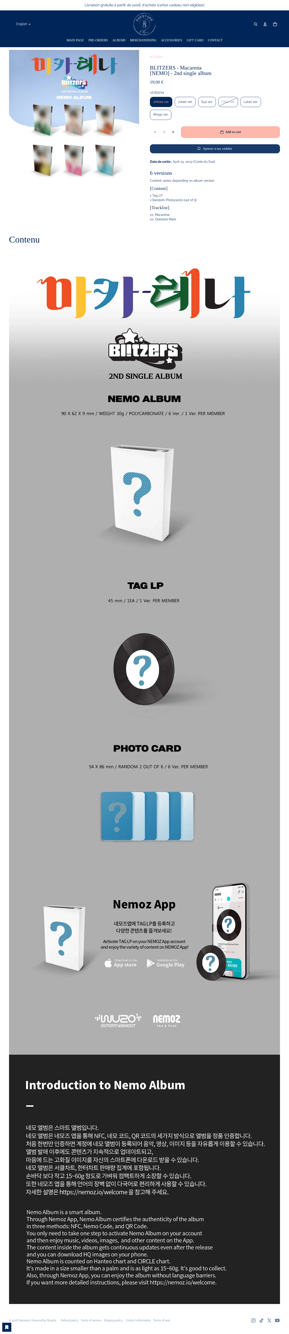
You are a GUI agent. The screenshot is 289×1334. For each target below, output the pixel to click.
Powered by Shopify (43, 1320)
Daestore (24, 1320)
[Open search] (256, 24)
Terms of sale (161, 1320)
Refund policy (69, 1320)
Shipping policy (113, 1320)
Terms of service (91, 1320)
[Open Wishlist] (6, 1327)
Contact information (138, 1320)
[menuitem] (75, 40)
